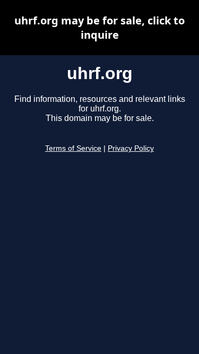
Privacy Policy (131, 148)
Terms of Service (73, 148)
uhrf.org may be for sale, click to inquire (99, 27)
